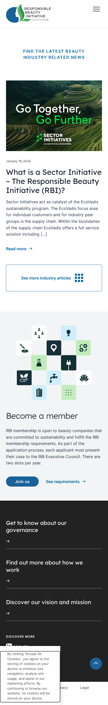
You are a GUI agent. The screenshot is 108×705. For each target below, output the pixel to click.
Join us (22, 481)
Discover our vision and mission (48, 602)
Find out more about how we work (44, 566)
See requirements (63, 481)
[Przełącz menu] (96, 9)
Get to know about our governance (36, 526)
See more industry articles (46, 277)
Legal (84, 687)
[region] (30, 675)
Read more (16, 248)
